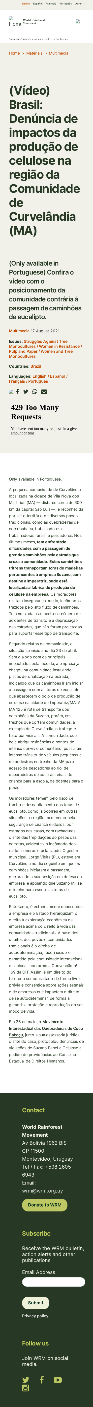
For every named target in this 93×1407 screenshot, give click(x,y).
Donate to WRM (45, 1204)
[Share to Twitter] (25, 391)
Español (37, 3)
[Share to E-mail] (44, 391)
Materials (34, 53)
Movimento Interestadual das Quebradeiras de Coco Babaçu (46, 1028)
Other (79, 3)
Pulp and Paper (23, 351)
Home (14, 53)
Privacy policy (35, 1315)
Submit (35, 1302)
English (26, 3)
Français (51, 3)
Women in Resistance (59, 346)
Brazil (36, 366)
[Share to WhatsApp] (34, 391)
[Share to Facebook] (17, 391)
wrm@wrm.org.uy (42, 1191)
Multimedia (58, 53)
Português (66, 3)
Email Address (38, 1272)
